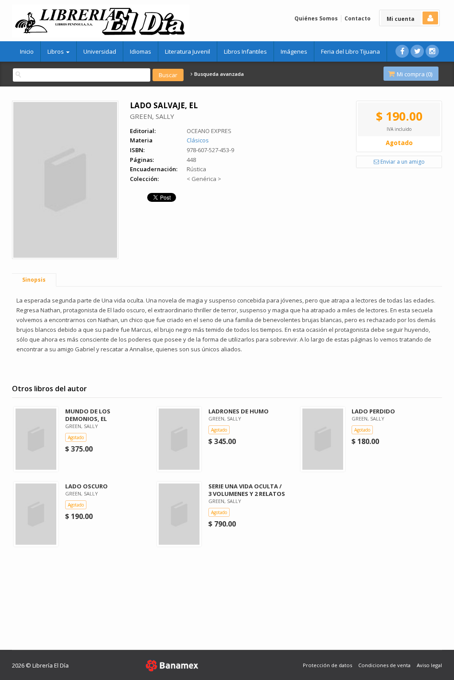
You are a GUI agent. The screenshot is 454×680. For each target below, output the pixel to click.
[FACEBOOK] (402, 51)
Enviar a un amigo (402, 161)
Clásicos (198, 140)
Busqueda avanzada (218, 74)
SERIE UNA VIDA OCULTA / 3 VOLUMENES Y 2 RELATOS (246, 490)
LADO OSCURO (86, 486)
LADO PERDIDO (373, 411)
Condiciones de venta (384, 665)
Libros (56, 51)
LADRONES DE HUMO (238, 411)
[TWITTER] (417, 51)
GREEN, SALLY (152, 116)
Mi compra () (413, 74)
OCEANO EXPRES (209, 131)
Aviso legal (429, 665)
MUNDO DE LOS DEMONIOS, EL (87, 415)
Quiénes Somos (316, 18)
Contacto (357, 18)
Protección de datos (327, 665)
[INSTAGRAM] (432, 51)
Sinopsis (34, 279)
